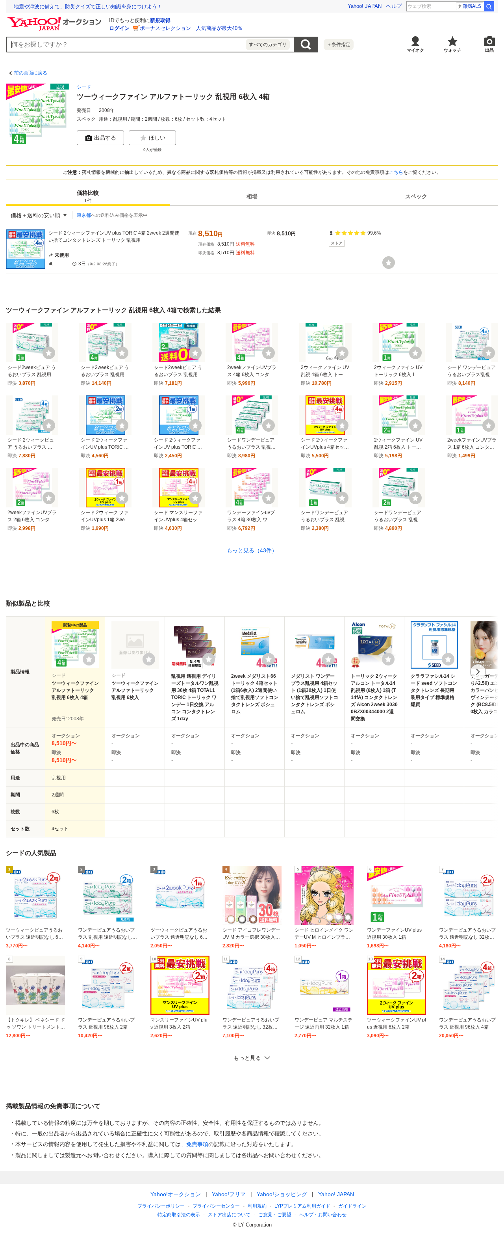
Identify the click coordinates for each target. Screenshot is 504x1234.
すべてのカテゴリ (268, 44)
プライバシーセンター (216, 1206)
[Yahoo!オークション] (55, 19)
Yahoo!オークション (175, 1194)
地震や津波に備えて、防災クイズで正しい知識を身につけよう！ (88, 6)
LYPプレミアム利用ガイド (302, 1206)
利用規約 (257, 1206)
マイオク (415, 50)
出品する (105, 137)
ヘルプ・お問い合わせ (322, 1214)
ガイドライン (352, 1206)
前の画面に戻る (30, 73)
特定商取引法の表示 (179, 1214)
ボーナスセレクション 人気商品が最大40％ (191, 28)
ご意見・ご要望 (274, 1214)
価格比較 (88, 196)
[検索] (489, 6)
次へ (478, 672)
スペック (416, 196)
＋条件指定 (338, 44)
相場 (252, 196)
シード (84, 87)
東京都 (84, 215)
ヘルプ (394, 6)
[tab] (88, 196)
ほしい (157, 137)
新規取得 (160, 20)
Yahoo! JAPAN (365, 6)
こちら (396, 172)
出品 (489, 50)
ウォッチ (452, 50)
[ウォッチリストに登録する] (89, 659)
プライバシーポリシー (161, 1206)
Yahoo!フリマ (229, 1194)
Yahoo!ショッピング (282, 1194)
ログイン (119, 28)
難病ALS (472, 6)
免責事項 (197, 1144)
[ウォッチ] (388, 262)
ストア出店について (229, 1214)
